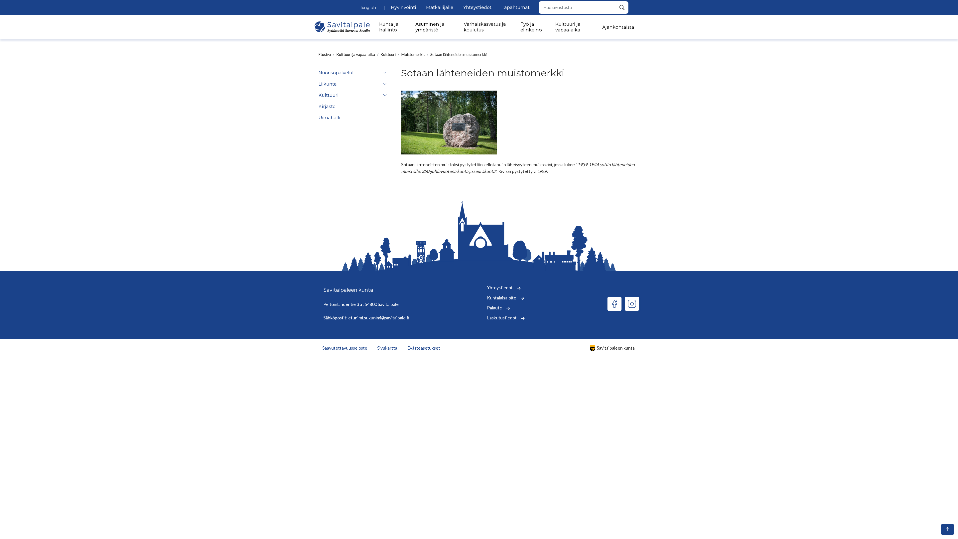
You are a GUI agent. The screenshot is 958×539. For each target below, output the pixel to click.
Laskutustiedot (502, 317)
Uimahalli (329, 118)
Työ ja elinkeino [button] (531, 26)
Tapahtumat (515, 7)
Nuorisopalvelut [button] (336, 73)
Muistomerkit (413, 54)
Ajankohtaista (618, 27)
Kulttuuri (388, 54)
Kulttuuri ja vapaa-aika (355, 54)
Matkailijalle (439, 7)
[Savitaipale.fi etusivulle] (342, 27)
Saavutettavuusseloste (344, 348)
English (368, 7)
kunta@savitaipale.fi (343, 311)
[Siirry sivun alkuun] (947, 529)
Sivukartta (387, 348)
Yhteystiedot (477, 7)
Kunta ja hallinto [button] (388, 26)
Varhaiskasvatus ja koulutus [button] (485, 26)
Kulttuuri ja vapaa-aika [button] (568, 26)
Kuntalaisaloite (502, 297)
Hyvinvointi (403, 7)
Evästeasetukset (423, 348)
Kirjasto (327, 106)
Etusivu (324, 54)
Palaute (495, 307)
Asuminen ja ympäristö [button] (429, 26)
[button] (385, 73)
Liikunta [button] (328, 84)
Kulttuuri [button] (329, 95)
